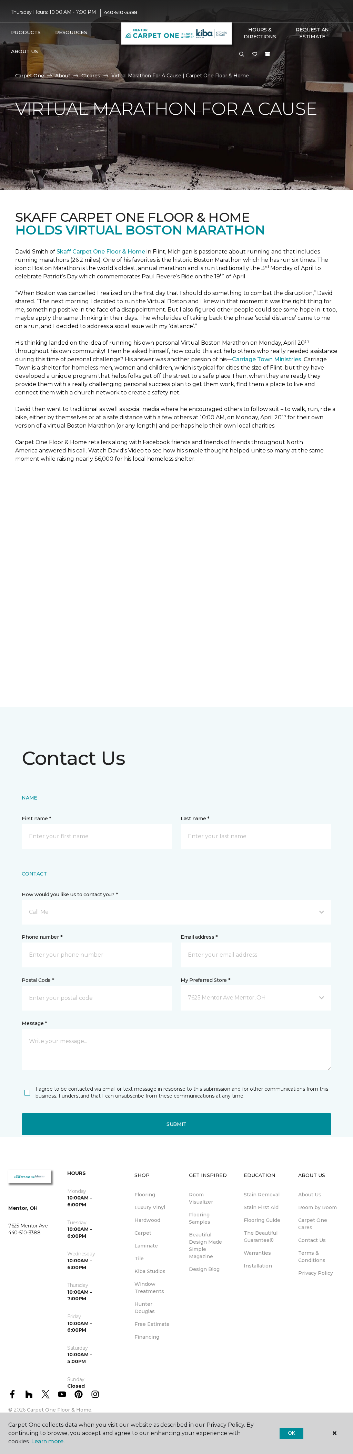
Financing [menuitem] (146, 1337)
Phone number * (42, 937)
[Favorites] (254, 54)
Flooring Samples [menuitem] (199, 1218)
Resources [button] (71, 32)
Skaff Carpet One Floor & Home (101, 251)
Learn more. (47, 1441)
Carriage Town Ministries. (267, 359)
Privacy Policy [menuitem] (315, 1273)
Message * (34, 1023)
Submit (176, 1124)
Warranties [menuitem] (257, 1253)
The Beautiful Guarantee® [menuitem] (261, 1236)
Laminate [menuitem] (146, 1246)
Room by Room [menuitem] (317, 1207)
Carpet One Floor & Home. (59, 1410)
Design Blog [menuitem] (204, 1269)
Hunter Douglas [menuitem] (144, 1307)
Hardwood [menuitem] (147, 1220)
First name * (36, 818)
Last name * (195, 818)
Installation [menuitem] (258, 1266)
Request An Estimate (312, 33)
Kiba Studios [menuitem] (149, 1271)
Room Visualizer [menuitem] (201, 1198)
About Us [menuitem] (309, 1195)
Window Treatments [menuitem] (149, 1287)
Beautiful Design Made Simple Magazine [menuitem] (205, 1246)
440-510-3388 (121, 12)
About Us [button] (24, 51)
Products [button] (26, 32)
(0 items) (267, 54)
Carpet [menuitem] (142, 1233)
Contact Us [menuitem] (312, 1240)
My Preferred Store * (205, 980)
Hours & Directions (260, 33)
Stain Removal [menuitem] (262, 1195)
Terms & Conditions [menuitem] (311, 1256)
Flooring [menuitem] (144, 1195)
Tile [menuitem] (139, 1258)
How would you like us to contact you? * (70, 894)
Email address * (199, 937)
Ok (291, 1433)
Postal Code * (38, 980)
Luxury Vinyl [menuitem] (149, 1207)
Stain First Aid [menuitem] (261, 1207)
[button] (241, 54)
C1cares (90, 76)
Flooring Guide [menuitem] (262, 1220)
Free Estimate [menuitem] (152, 1324)
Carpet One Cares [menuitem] (312, 1224)
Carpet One (29, 76)
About (62, 76)
